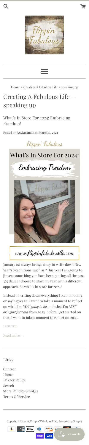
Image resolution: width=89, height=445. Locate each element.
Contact (9, 369)
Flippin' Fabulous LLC (43, 421)
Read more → (13, 335)
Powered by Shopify (71, 421)
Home (8, 374)
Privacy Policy (14, 380)
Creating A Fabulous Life (36, 96)
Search (8, 385)
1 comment (10, 326)
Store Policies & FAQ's (20, 391)
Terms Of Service (16, 396)
